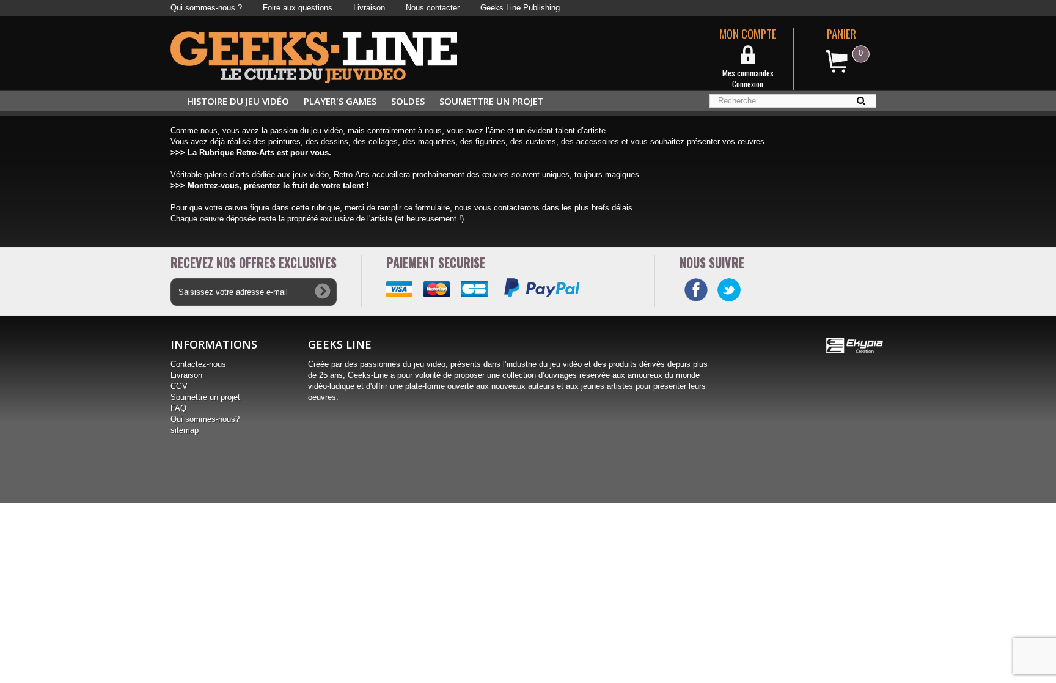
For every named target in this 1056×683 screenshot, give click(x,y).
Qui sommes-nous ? (206, 7)
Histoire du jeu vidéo (238, 101)
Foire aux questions (297, 7)
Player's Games (340, 101)
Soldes (408, 101)
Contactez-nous (198, 364)
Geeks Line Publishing (520, 7)
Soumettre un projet (491, 101)
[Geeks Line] (313, 56)
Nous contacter (433, 7)
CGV (179, 386)
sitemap (184, 430)
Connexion (747, 84)
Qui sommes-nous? (205, 419)
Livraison (369, 7)
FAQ (178, 408)
